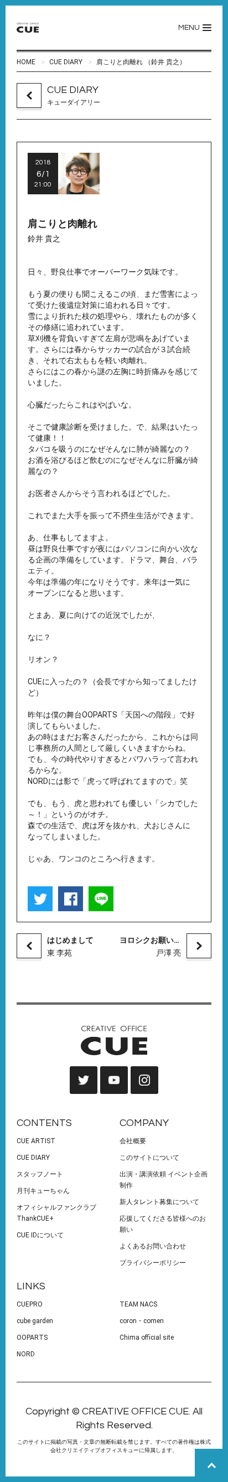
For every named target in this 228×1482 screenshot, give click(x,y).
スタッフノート (40, 1174)
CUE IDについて (40, 1235)
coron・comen (142, 1321)
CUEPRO (30, 1304)
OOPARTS (32, 1337)
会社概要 (133, 1141)
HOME (26, 62)
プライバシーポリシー (153, 1263)
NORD (26, 1354)
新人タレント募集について (159, 1202)
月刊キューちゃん (43, 1191)
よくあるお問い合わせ (153, 1246)
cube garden (35, 1321)
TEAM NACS (138, 1304)
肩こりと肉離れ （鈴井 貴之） (141, 62)
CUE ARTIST (36, 1141)
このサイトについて (149, 1157)
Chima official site (147, 1337)
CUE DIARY (65, 62)
